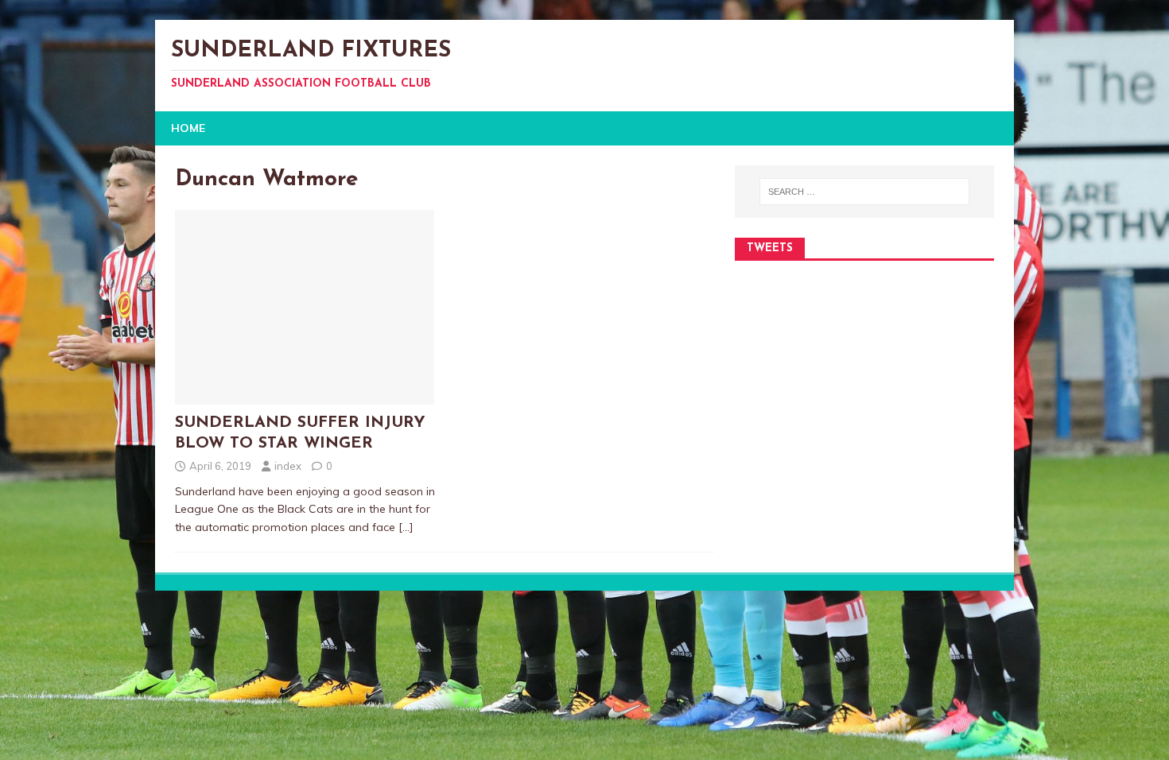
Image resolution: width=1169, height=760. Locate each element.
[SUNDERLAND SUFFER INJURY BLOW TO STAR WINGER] (304, 396)
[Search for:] (864, 191)
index (287, 465)
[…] (406, 527)
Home (188, 128)
